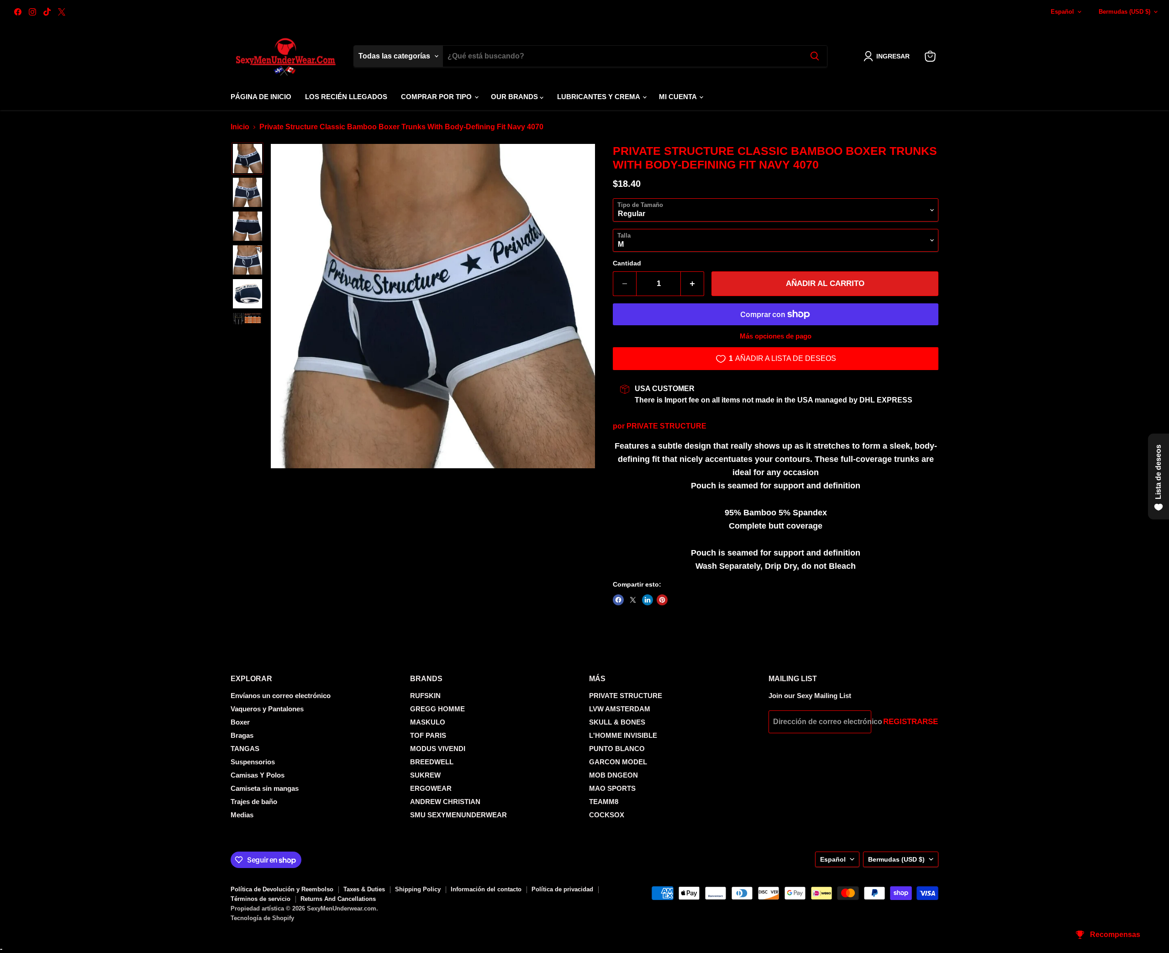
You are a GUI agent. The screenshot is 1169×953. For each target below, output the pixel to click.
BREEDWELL (431, 762)
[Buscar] (814, 56)
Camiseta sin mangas (265, 788)
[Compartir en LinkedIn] (647, 599)
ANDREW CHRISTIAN (445, 801)
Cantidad (627, 263)
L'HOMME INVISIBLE (623, 735)
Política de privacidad (562, 889)
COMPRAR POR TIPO (437, 97)
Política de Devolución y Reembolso (282, 889)
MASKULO (427, 722)
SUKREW (425, 775)
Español (1062, 11)
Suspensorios (253, 762)
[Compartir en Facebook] (618, 599)
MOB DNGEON (613, 775)
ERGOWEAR (431, 788)
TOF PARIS (428, 735)
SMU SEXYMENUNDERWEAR (458, 815)
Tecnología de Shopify (262, 918)
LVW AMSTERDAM (619, 709)
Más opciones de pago (775, 336)
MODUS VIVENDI (437, 748)
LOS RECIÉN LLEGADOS (346, 97)
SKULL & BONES (617, 722)
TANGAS (245, 748)
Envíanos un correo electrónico (281, 695)
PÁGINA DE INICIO (261, 97)
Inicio (240, 127)
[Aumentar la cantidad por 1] (692, 283)
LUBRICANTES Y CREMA (599, 97)
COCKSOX (606, 815)
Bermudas (1124, 11)
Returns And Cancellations (338, 898)
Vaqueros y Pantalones (267, 709)
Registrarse (910, 721)
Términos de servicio (260, 898)
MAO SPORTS (612, 788)
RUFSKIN (425, 695)
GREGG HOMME (437, 709)
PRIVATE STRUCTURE (666, 426)
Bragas (242, 735)
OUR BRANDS (515, 97)
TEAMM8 (603, 801)
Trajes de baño (254, 801)
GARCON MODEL (618, 762)
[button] (888, 56)
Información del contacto (486, 889)
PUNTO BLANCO (617, 748)
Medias (242, 815)
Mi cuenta (678, 97)
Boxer (240, 722)
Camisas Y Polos (257, 775)
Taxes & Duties (364, 889)
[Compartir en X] (632, 599)
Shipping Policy (418, 889)
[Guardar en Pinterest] (662, 599)
